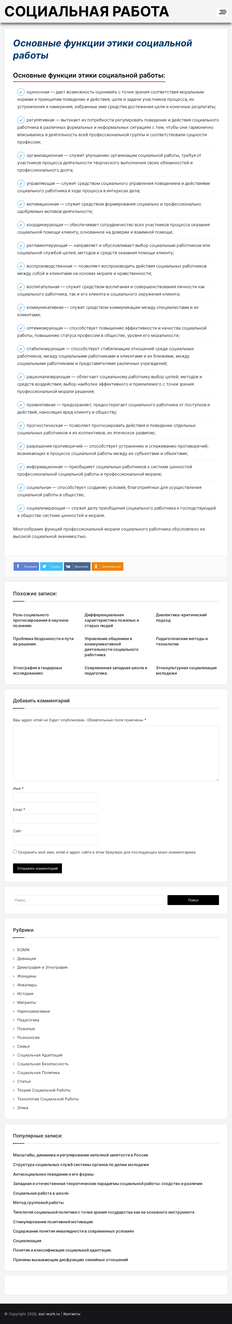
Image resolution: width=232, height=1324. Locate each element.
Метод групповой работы (38, 1202)
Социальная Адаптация (40, 1055)
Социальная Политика (38, 1072)
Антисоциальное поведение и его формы (53, 1174)
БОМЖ (23, 949)
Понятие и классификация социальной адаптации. (62, 1250)
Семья (23, 1046)
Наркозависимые (33, 1011)
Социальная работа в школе (40, 1193)
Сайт (17, 831)
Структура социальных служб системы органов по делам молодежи (81, 1164)
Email (19, 809)
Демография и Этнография (42, 967)
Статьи (24, 1081)
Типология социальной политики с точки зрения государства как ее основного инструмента (103, 1212)
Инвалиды (27, 985)
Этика (22, 1107)
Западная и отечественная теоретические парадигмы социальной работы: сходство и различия (107, 1183)
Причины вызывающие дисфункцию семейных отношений (70, 1259)
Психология (28, 1037)
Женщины (26, 976)
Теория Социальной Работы (43, 1090)
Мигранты (26, 1002)
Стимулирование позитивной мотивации (53, 1221)
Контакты (71, 1314)
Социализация (27, 1240)
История (25, 993)
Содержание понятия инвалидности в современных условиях (73, 1231)
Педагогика (28, 1020)
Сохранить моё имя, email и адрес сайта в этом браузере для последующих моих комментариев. (107, 852)
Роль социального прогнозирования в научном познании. (40, 620)
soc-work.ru (49, 1314)
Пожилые (26, 1028)
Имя (18, 788)
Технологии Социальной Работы (48, 1099)
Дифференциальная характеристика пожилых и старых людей (112, 620)
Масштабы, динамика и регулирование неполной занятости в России (80, 1154)
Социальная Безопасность (43, 1064)
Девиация (26, 958)
